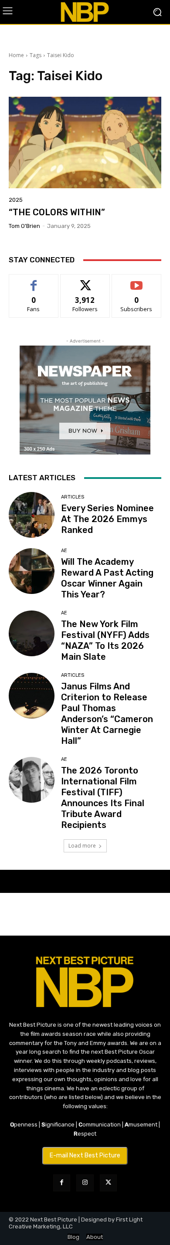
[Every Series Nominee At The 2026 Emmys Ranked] (31, 515)
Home (16, 55)
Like (34, 281)
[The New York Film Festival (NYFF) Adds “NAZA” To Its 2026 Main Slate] (31, 633)
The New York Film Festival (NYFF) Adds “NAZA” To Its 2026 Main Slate (105, 640)
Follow (85, 281)
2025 (16, 200)
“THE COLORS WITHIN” (57, 212)
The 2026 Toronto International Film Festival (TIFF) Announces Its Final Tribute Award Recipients (102, 797)
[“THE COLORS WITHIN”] (85, 142)
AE (64, 550)
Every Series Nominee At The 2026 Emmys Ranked (107, 519)
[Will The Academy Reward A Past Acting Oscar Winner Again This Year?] (31, 571)
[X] (108, 1182)
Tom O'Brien (24, 226)
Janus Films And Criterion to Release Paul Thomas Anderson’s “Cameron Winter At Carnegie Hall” (107, 713)
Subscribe (136, 281)
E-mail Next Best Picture (85, 1155)
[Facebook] (61, 1182)
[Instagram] (84, 1182)
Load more (82, 845)
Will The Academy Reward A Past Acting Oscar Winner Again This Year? (107, 578)
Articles (72, 497)
